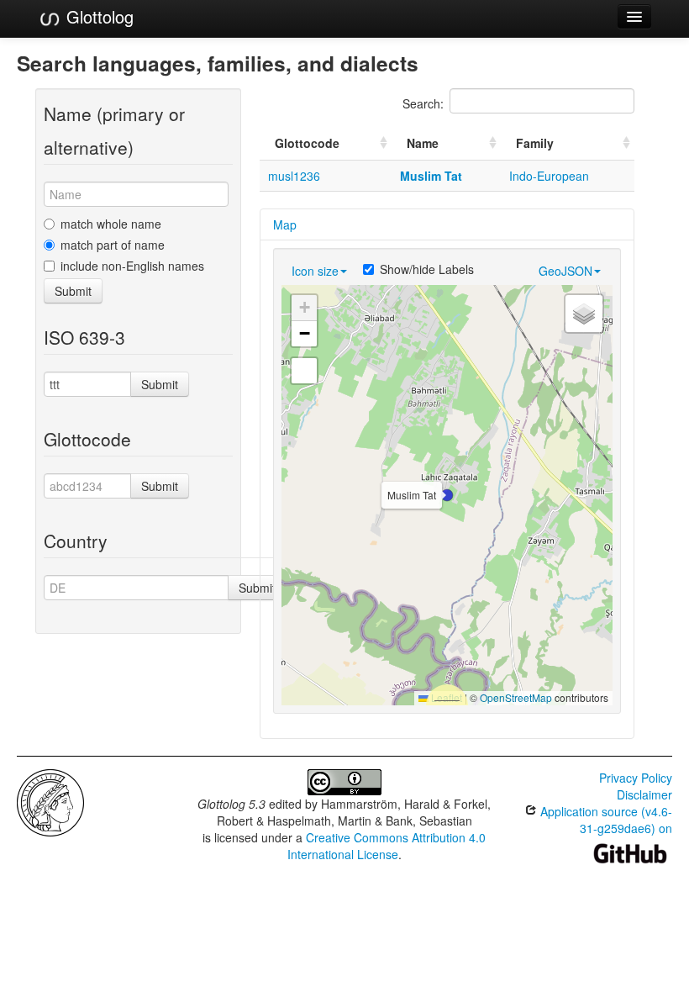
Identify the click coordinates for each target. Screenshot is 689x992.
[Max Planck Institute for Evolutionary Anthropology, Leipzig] (50, 801)
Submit (73, 290)
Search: (423, 103)
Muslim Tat (431, 175)
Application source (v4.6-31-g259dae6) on (604, 819)
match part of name (112, 244)
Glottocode (307, 143)
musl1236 (294, 175)
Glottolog (97, 16)
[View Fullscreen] (304, 370)
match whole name (110, 223)
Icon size (315, 270)
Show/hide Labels (427, 269)
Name (423, 143)
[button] (447, 495)
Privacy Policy (635, 777)
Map (285, 224)
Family (535, 143)
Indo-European (549, 175)
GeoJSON (565, 270)
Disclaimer (644, 794)
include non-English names (132, 265)
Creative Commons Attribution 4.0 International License (387, 846)
